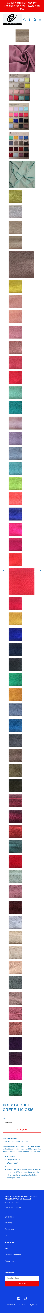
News (7, 1248)
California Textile (17, 1305)
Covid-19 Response (13, 1255)
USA (7, 1235)
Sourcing (8, 1223)
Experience (9, 1242)
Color (4, 1118)
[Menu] (39, 19)
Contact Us (9, 1261)
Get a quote (22, 1130)
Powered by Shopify (30, 1305)
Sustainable (9, 1229)
